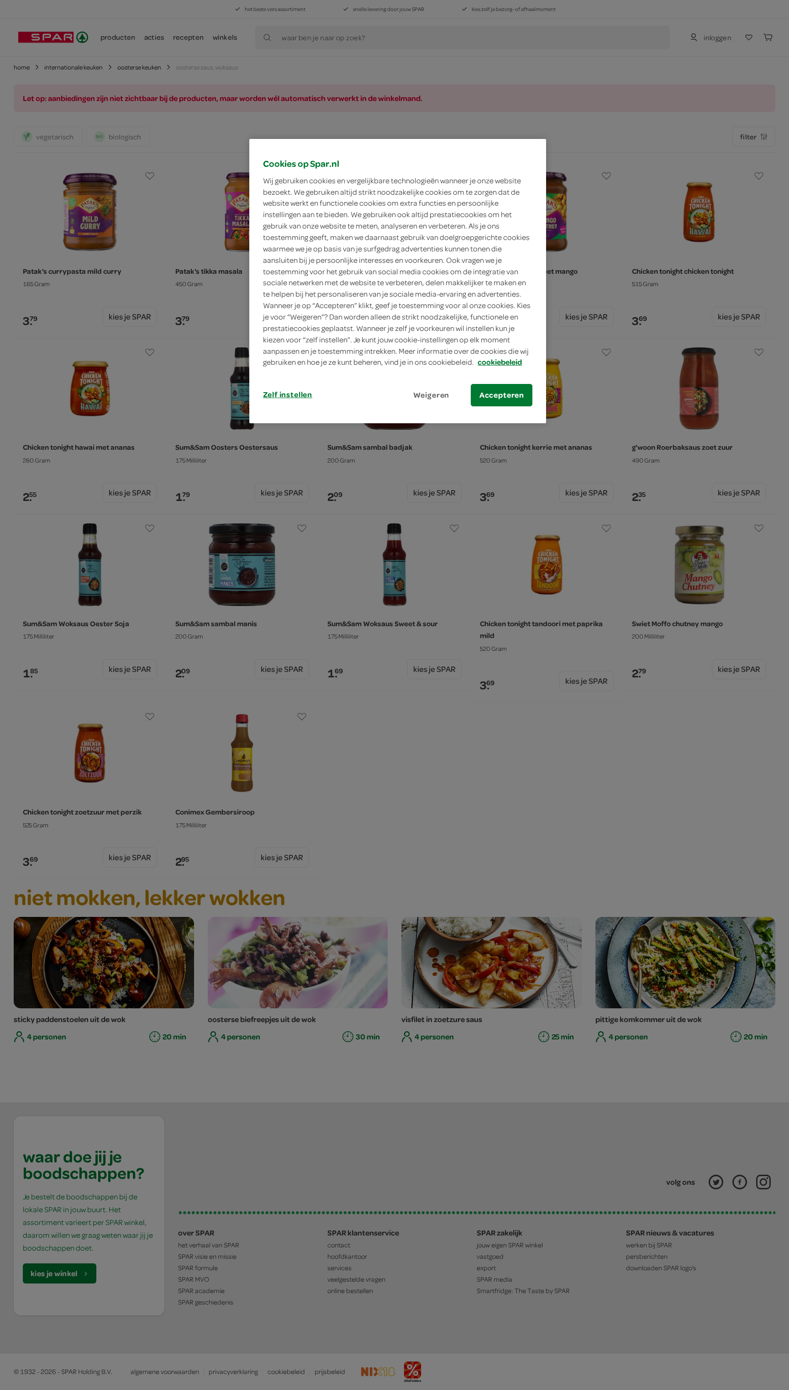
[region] (397, 281)
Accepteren (501, 395)
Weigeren (431, 395)
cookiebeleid (500, 362)
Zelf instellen (287, 394)
